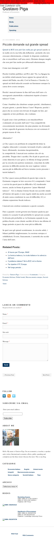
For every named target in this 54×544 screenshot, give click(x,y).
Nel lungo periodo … (15, 267)
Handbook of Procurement (27, 511)
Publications (13, 26)
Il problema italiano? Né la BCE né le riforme (25, 261)
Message (6, 341)
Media (11, 22)
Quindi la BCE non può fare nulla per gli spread (22, 49)
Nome (5, 314)
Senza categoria (13, 475)
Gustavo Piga (15, 8)
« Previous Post (9, 375)
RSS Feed (14, 534)
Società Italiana (28, 475)
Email (5, 323)
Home (11, 18)
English (26, 469)
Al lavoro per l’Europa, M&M (18, 252)
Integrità (11, 472)
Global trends (20, 277)
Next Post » (46, 375)
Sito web (6, 332)
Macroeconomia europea (34, 277)
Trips (39, 475)
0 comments (34, 274)
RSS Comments (28, 535)
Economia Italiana (9, 277)
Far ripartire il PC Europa (17, 264)
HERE (31, 3)
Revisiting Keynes (24, 497)
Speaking (12, 30)
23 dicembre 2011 (11, 40)
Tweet (4, 283)
